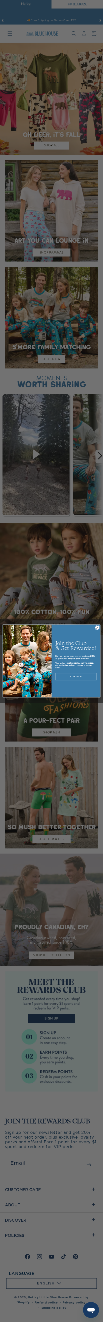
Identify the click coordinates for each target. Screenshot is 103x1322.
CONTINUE (76, 677)
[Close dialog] (97, 628)
